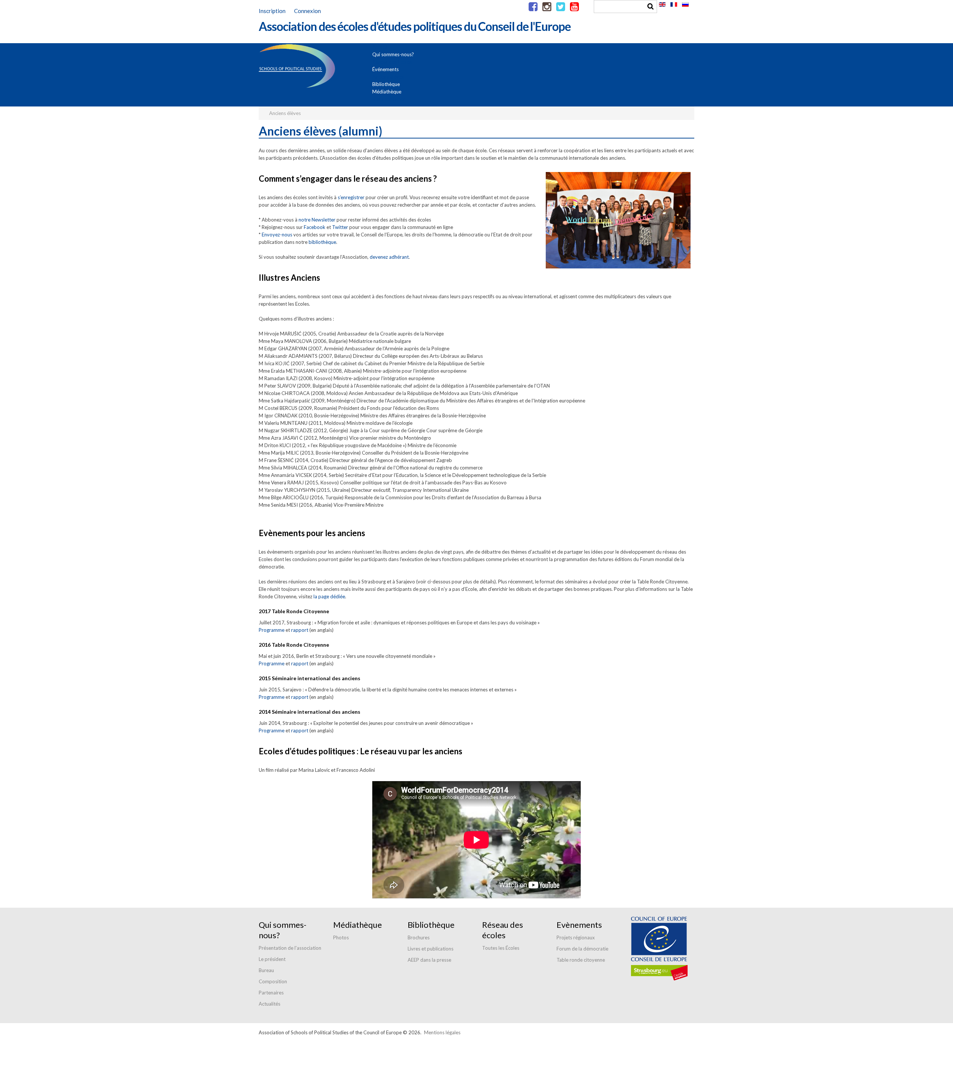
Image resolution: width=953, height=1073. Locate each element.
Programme (271, 630)
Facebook (314, 227)
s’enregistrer (351, 197)
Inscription (272, 10)
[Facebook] (533, 7)
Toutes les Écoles (500, 948)
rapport (299, 630)
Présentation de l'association (290, 948)
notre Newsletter (317, 220)
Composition (273, 981)
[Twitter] (560, 7)
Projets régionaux (576, 937)
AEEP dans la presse (429, 960)
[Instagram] (546, 7)
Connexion (307, 10)
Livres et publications (430, 949)
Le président (272, 959)
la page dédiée (329, 596)
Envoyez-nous (277, 235)
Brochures (419, 937)
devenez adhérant (389, 257)
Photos (341, 937)
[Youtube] (574, 7)
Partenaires (271, 993)
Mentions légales (442, 1032)
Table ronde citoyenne (581, 960)
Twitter (340, 227)
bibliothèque (322, 242)
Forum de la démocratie (582, 949)
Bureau (266, 970)
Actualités (269, 1004)
